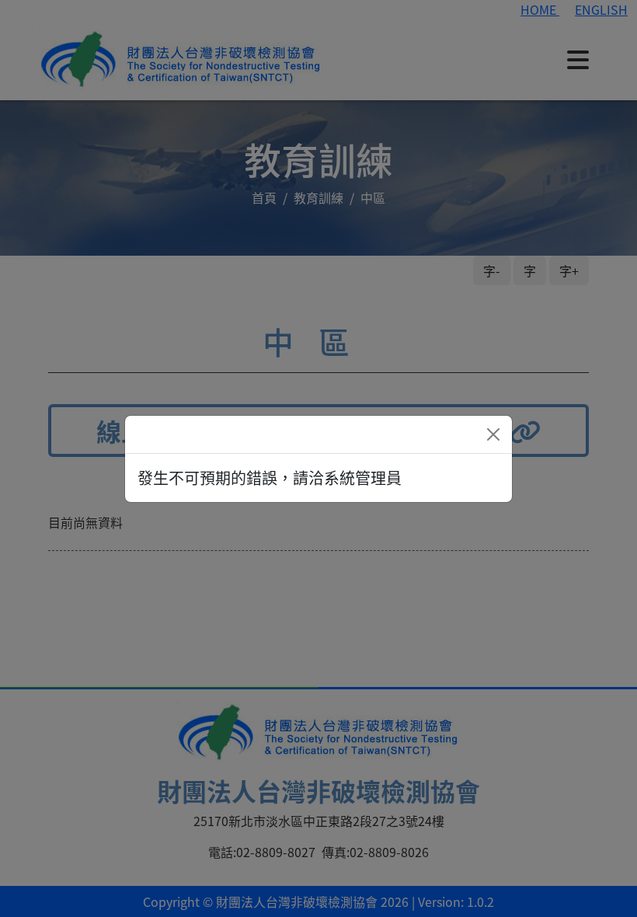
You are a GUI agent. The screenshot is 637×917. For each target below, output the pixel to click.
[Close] (493, 434)
